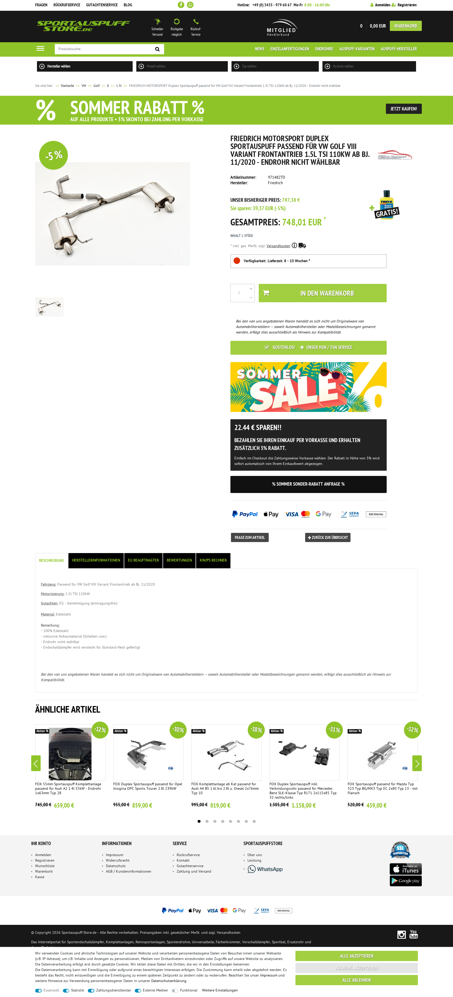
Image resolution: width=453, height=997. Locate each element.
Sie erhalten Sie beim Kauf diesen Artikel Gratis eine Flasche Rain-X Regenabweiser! (384, 205)
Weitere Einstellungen (220, 990)
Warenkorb (406, 26)
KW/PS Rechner (213, 560)
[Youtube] (413, 934)
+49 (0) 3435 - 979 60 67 (272, 5)
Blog (128, 5)
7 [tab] (246, 821)
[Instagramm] (401, 934)
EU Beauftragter (143, 560)
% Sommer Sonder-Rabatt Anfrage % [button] (308, 484)
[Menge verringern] (251, 297)
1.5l (119, 86)
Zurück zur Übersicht (329, 537)
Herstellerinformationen (96, 560)
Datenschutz (116, 866)
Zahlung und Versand (194, 871)
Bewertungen (179, 560)
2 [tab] (206, 821)
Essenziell (51, 990)
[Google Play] (405, 881)
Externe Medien (155, 990)
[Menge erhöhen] (251, 288)
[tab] (52, 561)
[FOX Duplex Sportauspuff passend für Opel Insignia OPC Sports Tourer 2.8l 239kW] (148, 752)
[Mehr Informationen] (226, 910)
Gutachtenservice (102, 5)
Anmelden (43, 855)
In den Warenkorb (327, 294)
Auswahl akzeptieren (357, 969)
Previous (36, 763)
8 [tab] (254, 821)
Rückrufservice (66, 5)
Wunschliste (45, 866)
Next (417, 763)
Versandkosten (278, 246)
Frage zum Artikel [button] (250, 537)
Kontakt (183, 860)
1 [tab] (199, 821)
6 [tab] (238, 821)
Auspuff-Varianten (357, 49)
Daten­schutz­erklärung (168, 981)
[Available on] (405, 868)
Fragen (41, 5)
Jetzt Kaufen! (404, 109)
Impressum (114, 855)
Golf (97, 86)
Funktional (188, 990)
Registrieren (45, 860)
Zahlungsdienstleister (113, 990)
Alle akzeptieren (357, 956)
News (259, 49)
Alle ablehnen (356, 981)
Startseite (64, 86)
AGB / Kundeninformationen (128, 871)
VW (84, 86)
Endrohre (324, 49)
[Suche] (157, 49)
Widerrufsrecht (118, 860)
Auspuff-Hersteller (399, 49)
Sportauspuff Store (83, 26)
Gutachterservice (190, 866)
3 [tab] (214, 821)
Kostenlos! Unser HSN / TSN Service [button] (312, 348)
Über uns (254, 855)
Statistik (77, 990)
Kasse (39, 877)
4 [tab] (222, 821)
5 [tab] (230, 821)
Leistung (254, 860)
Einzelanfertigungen (290, 49)
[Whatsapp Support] (190, 5)
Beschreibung (51, 560)
